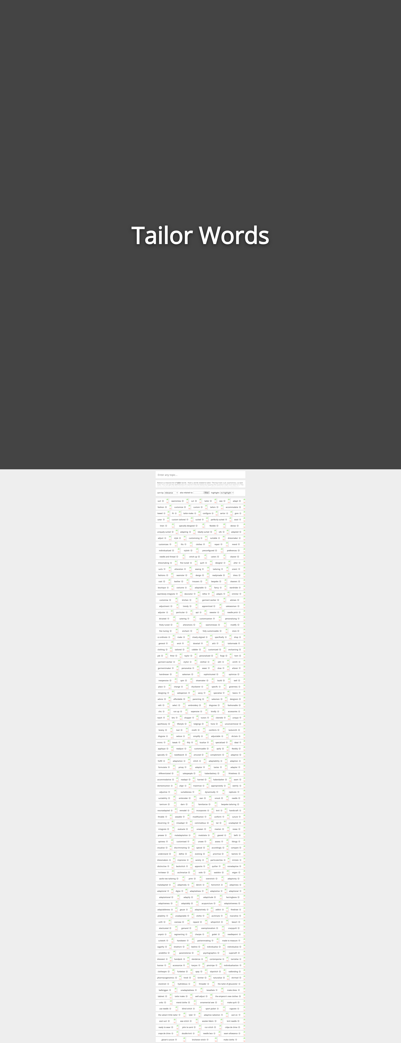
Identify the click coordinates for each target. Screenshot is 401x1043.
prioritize (217, 854)
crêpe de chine (231, 1027)
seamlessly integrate (166, 594)
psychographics (209, 953)
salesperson (182, 693)
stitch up (193, 556)
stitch (195, 761)
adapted (235, 532)
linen (162, 525)
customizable (200, 748)
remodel (183, 810)
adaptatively (200, 909)
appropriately (217, 785)
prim (191, 878)
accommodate (232, 507)
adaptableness (163, 909)
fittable (161, 817)
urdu (161, 1002)
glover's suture (168, 1039)
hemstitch (215, 885)
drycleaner (195, 686)
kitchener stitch (199, 1039)
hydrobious (182, 984)
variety (198, 860)
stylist (186, 662)
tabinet (161, 996)
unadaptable (180, 916)
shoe (219, 668)
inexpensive (164, 680)
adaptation (178, 761)
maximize (197, 785)
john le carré (187, 1027)
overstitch (210, 878)
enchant (185, 631)
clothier (203, 662)
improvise (181, 860)
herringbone (231, 897)
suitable (213, 538)
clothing (161, 649)
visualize (161, 847)
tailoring (216, 569)
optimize (233, 674)
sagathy (160, 947)
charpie (198, 934)
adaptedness (195, 891)
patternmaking (204, 940)
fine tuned (184, 563)
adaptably (185, 903)
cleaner (233, 556)
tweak (175, 742)
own (201, 798)
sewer (204, 668)
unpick (161, 934)
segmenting (179, 934)
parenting (197, 699)
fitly (188, 742)
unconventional (231, 724)
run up (176, 711)
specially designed (187, 525)
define (181, 854)
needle (234, 798)
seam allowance (231, 1033)
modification (198, 817)
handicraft (233, 810)
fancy (216, 587)
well (235, 680)
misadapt (180, 823)
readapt (184, 779)
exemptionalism (208, 928)
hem (236, 655)
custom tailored (179, 519)
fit (173, 513)
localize (203, 742)
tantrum (163, 804)
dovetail (196, 643)
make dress (232, 990)
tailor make (180, 996)
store (234, 631)
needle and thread (167, 556)
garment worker (209, 600)
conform (217, 817)
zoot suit (163, 1021)
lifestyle (180, 724)
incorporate (201, 810)
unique (235, 717)
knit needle (232, 1021)
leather (177, 581)
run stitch (209, 1027)
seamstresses (211, 625)
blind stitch (187, 1008)
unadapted (233, 823)
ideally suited (203, 532)
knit (218, 810)
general (162, 643)
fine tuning (164, 631)
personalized (204, 655)
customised (182, 841)
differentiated (165, 773)
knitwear (162, 872)
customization (206, 618)
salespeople (188, 773)
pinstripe (211, 965)
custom (196, 507)
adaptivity (232, 878)
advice (160, 699)
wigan (234, 872)
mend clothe (181, 1002)
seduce (179, 736)
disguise (161, 736)
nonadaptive (232, 866)
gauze (182, 909)
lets (173, 717)
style (176, 538)
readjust (179, 748)
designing (162, 693)
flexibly (235, 748)
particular (180, 612)
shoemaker (201, 680)
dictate (235, 736)
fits (182, 544)
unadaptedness (187, 990)
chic (160, 711)
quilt (202, 563)
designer (219, 563)
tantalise (235, 959)
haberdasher (218, 779)
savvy (200, 693)
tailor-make (188, 513)
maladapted (162, 885)
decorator (188, 594)
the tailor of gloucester (227, 984)
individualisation (231, 965)
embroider (183, 798)
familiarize (203, 804)
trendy (186, 606)
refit (160, 705)
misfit (194, 730)
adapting (184, 532)
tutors (203, 717)
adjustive (163, 792)
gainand (184, 928)
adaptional (234, 891)
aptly (219, 748)
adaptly (187, 897)
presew (161, 835)
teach (159, 717)
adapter (234, 767)
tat (217, 823)
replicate (232, 792)
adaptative (215, 891)
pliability (161, 916)
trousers (195, 581)
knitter (201, 977)
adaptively (182, 885)
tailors (213, 507)
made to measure (229, 940)
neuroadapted (163, 810)
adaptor (198, 767)
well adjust (200, 996)
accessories (232, 711)
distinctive (161, 866)
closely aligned (198, 637)
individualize (233, 947)
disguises (213, 705)
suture (235, 817)
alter (236, 563)
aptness (161, 841)
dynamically (210, 792)
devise (233, 525)
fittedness (233, 773)
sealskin (217, 872)
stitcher (235, 594)
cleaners (233, 581)
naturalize (217, 977)
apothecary (162, 724)
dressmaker (233, 538)
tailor (206, 501)
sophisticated (209, 674)
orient (234, 569)
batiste (235, 854)
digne (178, 891)
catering (183, 618)
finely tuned (164, 625)
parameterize (185, 953)
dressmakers (162, 860)
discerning (162, 823)
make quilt (232, 1002)
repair (217, 544)
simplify (196, 736)
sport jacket (211, 1008)
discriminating (180, 847)
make (179, 637)
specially (161, 755)
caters (213, 556)
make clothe (229, 1039)
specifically (219, 637)
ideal (236, 742)
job (158, 655)
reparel (196, 922)
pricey (181, 767)
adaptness (234, 885)
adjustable (215, 736)
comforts (213, 730)
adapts (219, 594)
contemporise (215, 959)
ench (179, 643)
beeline (194, 947)
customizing (194, 538)
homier (160, 965)
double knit (187, 1033)
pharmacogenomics (165, 977)
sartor (222, 513)
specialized (220, 742)
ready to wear (164, 1027)
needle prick (232, 612)
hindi (186, 977)
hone (213, 724)
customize (178, 507)
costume (180, 587)
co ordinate (162, 637)
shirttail (235, 977)
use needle (163, 1008)
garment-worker (165, 662)
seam (236, 779)
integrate (162, 829)
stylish (187, 550)
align (181, 785)
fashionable (233, 705)
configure (207, 513)
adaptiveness (164, 903)
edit (219, 662)
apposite (198, 866)
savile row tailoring (167, 878)
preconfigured (208, 550)
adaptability (214, 761)
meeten (218, 829)
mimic (160, 742)
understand (163, 854)
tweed (160, 513)
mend (234, 544)
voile (201, 872)
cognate (233, 1008)
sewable (178, 817)
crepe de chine (164, 1033)
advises (233, 600)
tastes (216, 767)
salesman (186, 674)
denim (199, 885)
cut (192, 501)
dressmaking (163, 563)
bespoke (214, 581)
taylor (186, 655)
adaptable (199, 587)
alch (214, 643)
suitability (162, 798)
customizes (163, 544)
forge (222, 655)
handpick (178, 959)
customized (213, 649)
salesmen (216, 699)
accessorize (177, 965)
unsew (201, 841)
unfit (160, 922)
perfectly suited (217, 519)
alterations (187, 625)
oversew (177, 922)
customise (163, 600)
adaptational (165, 897)
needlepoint (233, 934)
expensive (195, 711)
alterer (235, 668)
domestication (163, 785)
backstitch (180, 866)
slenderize (196, 959)
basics (235, 693)
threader (202, 984)
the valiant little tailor (168, 1015)
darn (183, 804)
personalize (186, 668)
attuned (197, 755)
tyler (191, 1015)
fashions (161, 575)
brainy (161, 730)
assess (217, 841)
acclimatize (182, 872)
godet (214, 934)
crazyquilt (232, 928)
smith (235, 662)
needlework (179, 755)
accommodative (164, 779)
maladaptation (181, 835)
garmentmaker (164, 668)
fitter (172, 655)
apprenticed (207, 606)
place (160, 686)
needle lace (208, 1033)
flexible (213, 525)
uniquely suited (164, 532)
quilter (215, 866)
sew (221, 501)
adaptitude (208, 897)
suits (161, 569)
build (219, 680)
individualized (165, 550)
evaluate (181, 829)
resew (235, 829)
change (177, 686)
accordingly (216, 847)
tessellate (210, 990)
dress (235, 575)
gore (237, 513)
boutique (162, 587)
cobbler (195, 649)
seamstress (176, 501)
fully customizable (211, 631)
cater (159, 519)
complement (215, 755)
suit (159, 501)
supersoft (233, 953)
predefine (163, 953)
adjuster (161, 612)
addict (218, 909)
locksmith (233, 730)
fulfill (160, 761)
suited (198, 519)
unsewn (200, 829)
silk (220, 532)
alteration (178, 569)
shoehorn (178, 947)
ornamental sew (207, 1002)
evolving (198, 854)
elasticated (164, 928)
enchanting (233, 649)
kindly (213, 711)
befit (236, 835)
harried (200, 779)
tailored (178, 649)
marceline (234, 916)
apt (197, 612)
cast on (234, 1015)
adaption (234, 761)
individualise (212, 947)
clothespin (162, 971)
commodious (200, 823)
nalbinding (233, 971)
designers (234, 699)
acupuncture (207, 903)
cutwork (161, 940)
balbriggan (163, 990)
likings (234, 841)
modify (233, 625)
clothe (199, 916)
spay (197, 971)
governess (233, 686)
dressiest (161, 959)
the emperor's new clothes (226, 996)
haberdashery (210, 773)
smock (217, 798)
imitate (235, 860)
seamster (180, 575)
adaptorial (161, 891)
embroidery (193, 705)
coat (160, 581)
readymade (217, 575)
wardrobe (234, 587)
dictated (162, 618)
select (174, 705)
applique (162, 748)
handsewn (181, 940)
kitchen (185, 600)
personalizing (231, 618)
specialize (218, 693)
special (199, 847)
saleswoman (231, 606)
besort (234, 922)
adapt (235, 501)
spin (182, 680)
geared (220, 835)
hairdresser (164, 674)
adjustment (164, 606)
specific (215, 686)
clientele (219, 717)
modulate (202, 835)
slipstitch (214, 971)
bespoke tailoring (228, 804)
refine (204, 594)
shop (236, 637)
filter (207, 492)
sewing (198, 569)
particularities (217, 860)
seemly (235, 785)
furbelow (181, 971)
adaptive (234, 755)
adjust (160, 538)
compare (235, 847)
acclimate (216, 916)
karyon (194, 965)
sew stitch (184, 1021)
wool (236, 519)
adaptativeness (230, 903)
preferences (232, 550)
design (198, 575)
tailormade (232, 643)
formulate (162, 767)
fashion (161, 507)
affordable (177, 699)
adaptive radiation (212, 1015)
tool (178, 730)
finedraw (234, 909)
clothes (199, 544)
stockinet (162, 984)
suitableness (186, 792)
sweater (213, 612)
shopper (187, 717)
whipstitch (215, 922)
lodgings (197, 724)
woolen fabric (208, 1021)
